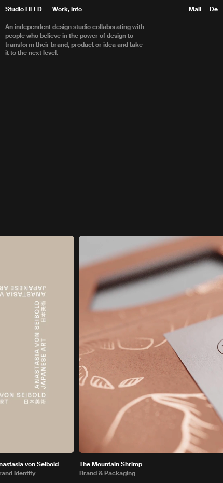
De (214, 9)
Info (76, 9)
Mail (195, 9)
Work (60, 9)
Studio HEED (23, 9)
